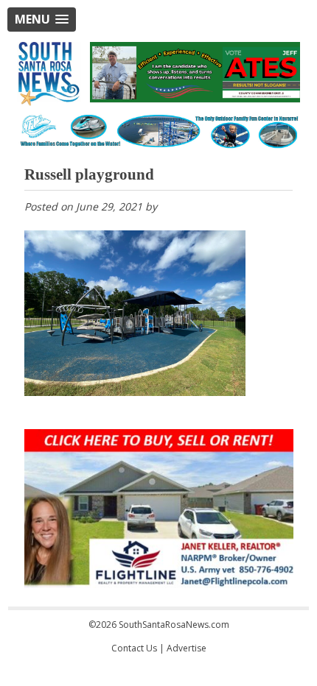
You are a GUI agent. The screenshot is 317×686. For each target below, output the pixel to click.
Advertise (186, 648)
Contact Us (134, 648)
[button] (41, 19)
